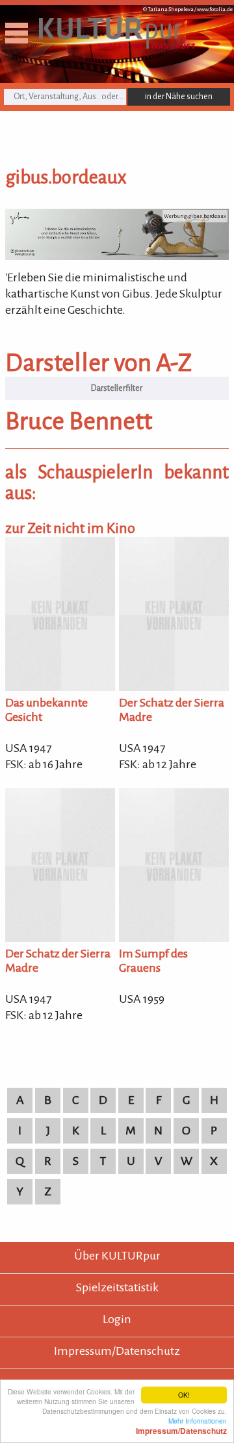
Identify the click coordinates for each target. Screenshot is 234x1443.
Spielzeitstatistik (117, 1287)
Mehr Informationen (181, 1425)
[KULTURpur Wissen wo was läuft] (117, 44)
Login (117, 1319)
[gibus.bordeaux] (117, 256)
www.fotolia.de (215, 9)
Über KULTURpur (117, 1255)
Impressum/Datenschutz (117, 1350)
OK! (184, 1395)
